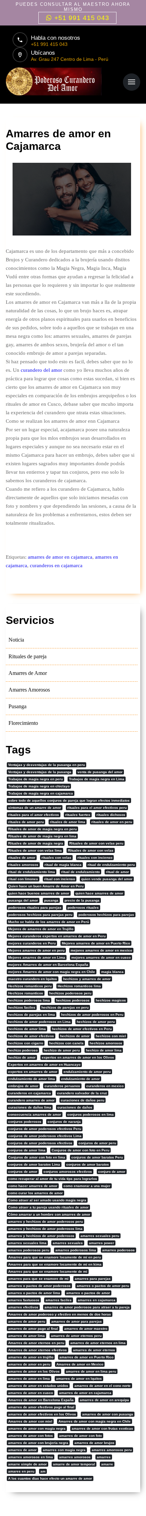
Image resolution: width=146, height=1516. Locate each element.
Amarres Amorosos (29, 690)
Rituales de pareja (27, 656)
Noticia (16, 640)
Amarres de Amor (27, 673)
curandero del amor (41, 370)
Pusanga (17, 706)
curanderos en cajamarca (56, 565)
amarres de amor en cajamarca (60, 557)
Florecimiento (23, 723)
